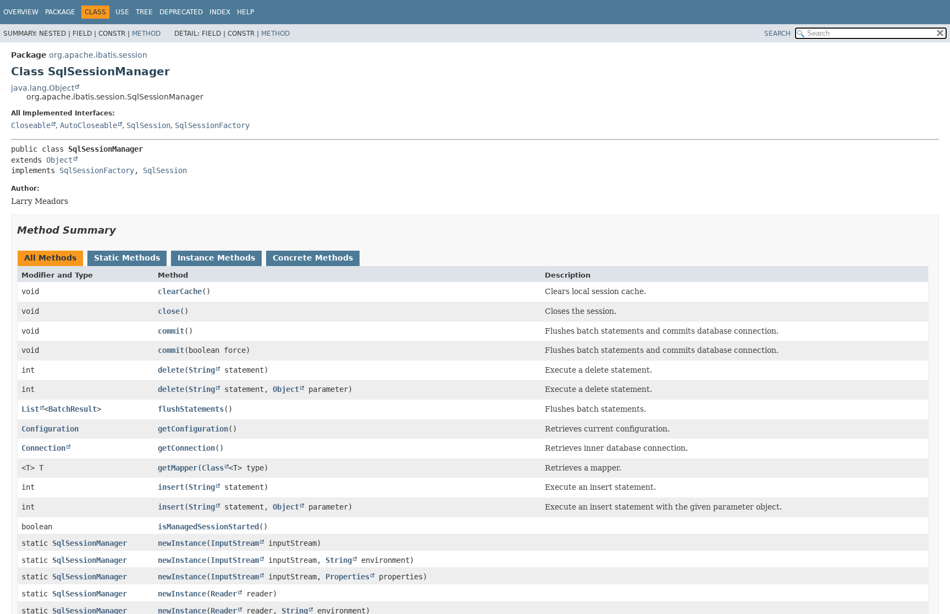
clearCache (180, 291)
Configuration (50, 428)
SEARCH (777, 33)
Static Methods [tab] (127, 257)
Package (60, 12)
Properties (347, 576)
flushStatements (191, 409)
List (30, 409)
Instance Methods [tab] (216, 257)
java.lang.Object (42, 88)
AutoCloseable (88, 125)
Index (219, 12)
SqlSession (148, 125)
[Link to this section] (123, 230)
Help (245, 12)
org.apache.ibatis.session (98, 55)
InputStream (235, 543)
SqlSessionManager (89, 543)
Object (59, 160)
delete (171, 370)
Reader (224, 593)
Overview (20, 12)
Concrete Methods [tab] (313, 257)
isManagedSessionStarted (208, 526)
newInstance (182, 543)
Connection (43, 448)
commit (171, 331)
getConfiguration (193, 428)
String (202, 370)
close (169, 311)
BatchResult (72, 409)
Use (122, 12)
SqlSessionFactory (212, 125)
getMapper (177, 467)
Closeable (31, 125)
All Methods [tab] (50, 257)
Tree (144, 12)
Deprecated (181, 12)
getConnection (186, 448)
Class (213, 467)
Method (146, 33)
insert (171, 487)
